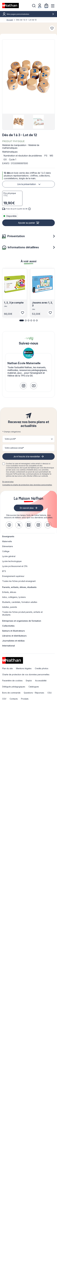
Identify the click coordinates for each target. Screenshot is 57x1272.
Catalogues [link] (33, 686)
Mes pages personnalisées (18, 14)
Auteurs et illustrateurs (13, 631)
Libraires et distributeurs (14, 636)
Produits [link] (24, 699)
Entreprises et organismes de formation (21, 621)
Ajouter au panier (26, 222)
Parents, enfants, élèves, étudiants (19, 587)
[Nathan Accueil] (10, 5)
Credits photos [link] (41, 668)
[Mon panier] (46, 5)
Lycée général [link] (8, 556)
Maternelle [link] (7, 541)
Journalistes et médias (13, 641)
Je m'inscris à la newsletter (26, 456)
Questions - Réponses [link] (34, 693)
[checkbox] (3, 464)
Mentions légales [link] (24, 668)
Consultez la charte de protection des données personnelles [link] (27, 485)
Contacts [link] (14, 699)
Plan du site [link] (7, 668)
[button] (28, 77)
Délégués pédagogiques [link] (13, 686)
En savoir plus (8, 482)
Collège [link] (5, 551)
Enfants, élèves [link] (9, 592)
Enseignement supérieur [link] (13, 576)
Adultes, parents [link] (9, 607)
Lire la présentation (26, 184)
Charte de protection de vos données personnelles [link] (25, 674)
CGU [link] (49, 693)
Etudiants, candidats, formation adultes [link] (19, 602)
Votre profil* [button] (10, 439)
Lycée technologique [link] (12, 561)
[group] (18, 122)
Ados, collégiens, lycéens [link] (14, 597)
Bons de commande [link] (11, 693)
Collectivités (8, 626)
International (8, 645)
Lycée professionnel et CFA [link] (14, 566)
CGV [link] (4, 699)
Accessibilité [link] (40, 680)
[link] (23, 385)
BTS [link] (4, 571)
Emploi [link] (29, 680)
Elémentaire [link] (7, 546)
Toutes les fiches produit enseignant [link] (19, 581)
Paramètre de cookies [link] (12, 680)
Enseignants (8, 536)
